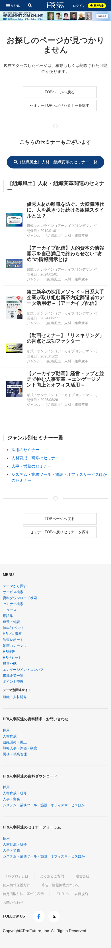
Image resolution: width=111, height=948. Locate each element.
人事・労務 (11, 799)
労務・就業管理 (15, 754)
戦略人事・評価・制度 (20, 748)
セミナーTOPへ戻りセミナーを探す (59, 105)
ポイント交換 (13, 682)
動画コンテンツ (15, 646)
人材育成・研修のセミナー (35, 458)
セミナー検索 (13, 604)
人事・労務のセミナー (31, 466)
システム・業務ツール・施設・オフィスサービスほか (44, 805)
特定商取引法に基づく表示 (23, 894)
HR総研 (9, 652)
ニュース (10, 610)
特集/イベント (13, 628)
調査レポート (13, 640)
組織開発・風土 (15, 742)
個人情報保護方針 (16, 885)
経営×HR (10, 664)
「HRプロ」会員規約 (72, 894)
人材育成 (10, 736)
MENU (15, 6)
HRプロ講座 (12, 634)
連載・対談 (11, 622)
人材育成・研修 (15, 793)
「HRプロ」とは (15, 876)
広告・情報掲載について (60, 885)
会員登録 (97, 5)
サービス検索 (13, 592)
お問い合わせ (13, 902)
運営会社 (82, 876)
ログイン (79, 5)
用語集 (8, 616)
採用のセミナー (25, 449)
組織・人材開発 (15, 697)
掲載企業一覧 (13, 676)
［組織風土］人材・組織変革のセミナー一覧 (57, 162)
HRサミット (12, 658)
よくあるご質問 (52, 876)
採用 (6, 730)
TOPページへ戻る (60, 92)
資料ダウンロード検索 (20, 598)
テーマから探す (15, 586)
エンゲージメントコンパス (23, 670)
